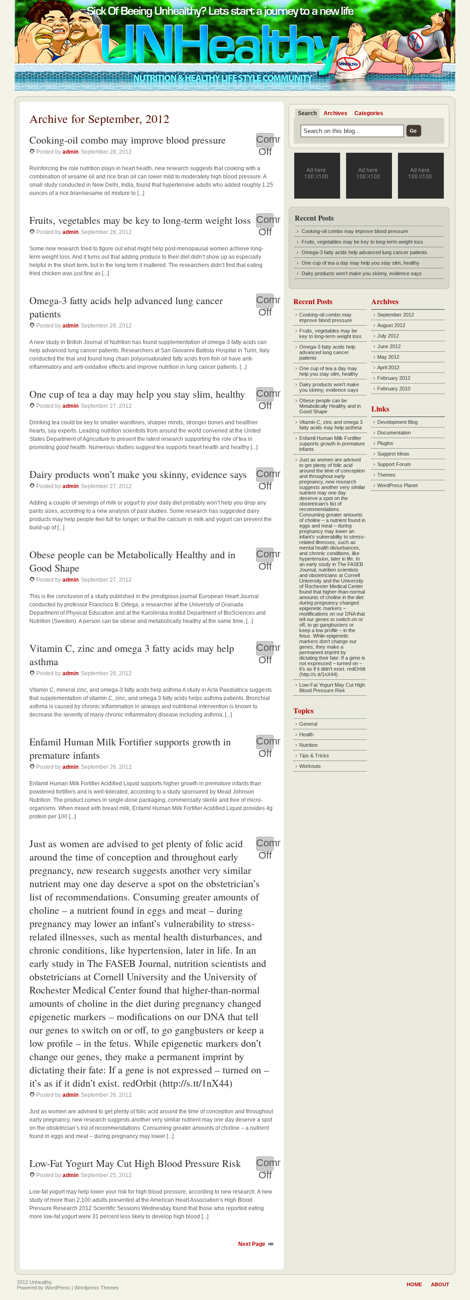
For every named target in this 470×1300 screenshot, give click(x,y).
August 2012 (391, 325)
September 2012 (395, 314)
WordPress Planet (397, 485)
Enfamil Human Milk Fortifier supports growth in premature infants (332, 443)
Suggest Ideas (393, 453)
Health (306, 734)
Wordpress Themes (96, 1287)
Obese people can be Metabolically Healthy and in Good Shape (330, 406)
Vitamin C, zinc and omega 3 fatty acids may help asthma (331, 424)
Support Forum (394, 464)
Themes (386, 475)
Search (307, 113)
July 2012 (388, 336)
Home (414, 1284)
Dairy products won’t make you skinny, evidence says (138, 474)
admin (70, 152)
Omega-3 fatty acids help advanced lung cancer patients (364, 252)
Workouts (310, 766)
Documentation (394, 432)
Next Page (251, 1244)
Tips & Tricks (314, 755)
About (440, 1284)
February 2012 (393, 378)
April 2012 (388, 367)
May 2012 (388, 357)
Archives (335, 113)
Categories (368, 113)
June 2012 (389, 346)
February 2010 (393, 388)
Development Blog (397, 422)
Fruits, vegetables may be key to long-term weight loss (140, 220)
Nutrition (308, 745)
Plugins (385, 443)
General (308, 724)
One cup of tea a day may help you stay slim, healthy (137, 393)
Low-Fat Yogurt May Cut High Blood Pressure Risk (135, 1163)
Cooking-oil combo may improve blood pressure (127, 139)
